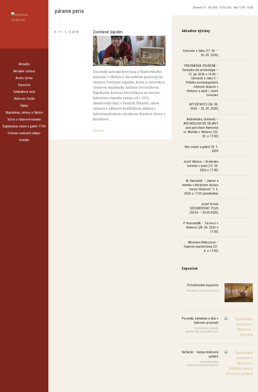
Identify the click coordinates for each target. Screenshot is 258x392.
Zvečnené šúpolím (108, 31)
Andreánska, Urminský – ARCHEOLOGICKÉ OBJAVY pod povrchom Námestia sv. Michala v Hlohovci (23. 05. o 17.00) (200, 127)
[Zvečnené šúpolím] (129, 51)
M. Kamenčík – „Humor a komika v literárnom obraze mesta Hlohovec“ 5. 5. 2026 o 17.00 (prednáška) (200, 187)
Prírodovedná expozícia (202, 285)
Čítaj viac (99, 130)
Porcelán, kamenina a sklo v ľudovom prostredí (200, 321)
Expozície (24, 85)
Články (24, 106)
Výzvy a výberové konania (24, 119)
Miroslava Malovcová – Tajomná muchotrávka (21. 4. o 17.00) (200, 246)
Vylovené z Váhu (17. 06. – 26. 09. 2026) (200, 53)
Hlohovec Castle (24, 99)
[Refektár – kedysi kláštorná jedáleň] (239, 374)
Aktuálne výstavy (24, 71)
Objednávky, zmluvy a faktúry (24, 112)
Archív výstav (24, 78)
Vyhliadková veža (24, 92)
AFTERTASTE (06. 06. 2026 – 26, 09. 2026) (203, 106)
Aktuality (24, 64)
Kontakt (24, 140)
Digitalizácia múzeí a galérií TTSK (24, 126)
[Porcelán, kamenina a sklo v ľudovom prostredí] (239, 335)
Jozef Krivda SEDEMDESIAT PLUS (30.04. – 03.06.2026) (204, 208)
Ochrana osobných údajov (24, 133)
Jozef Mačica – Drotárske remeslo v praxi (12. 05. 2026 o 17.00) (200, 166)
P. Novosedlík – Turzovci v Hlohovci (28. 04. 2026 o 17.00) (200, 227)
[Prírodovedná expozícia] (239, 301)
